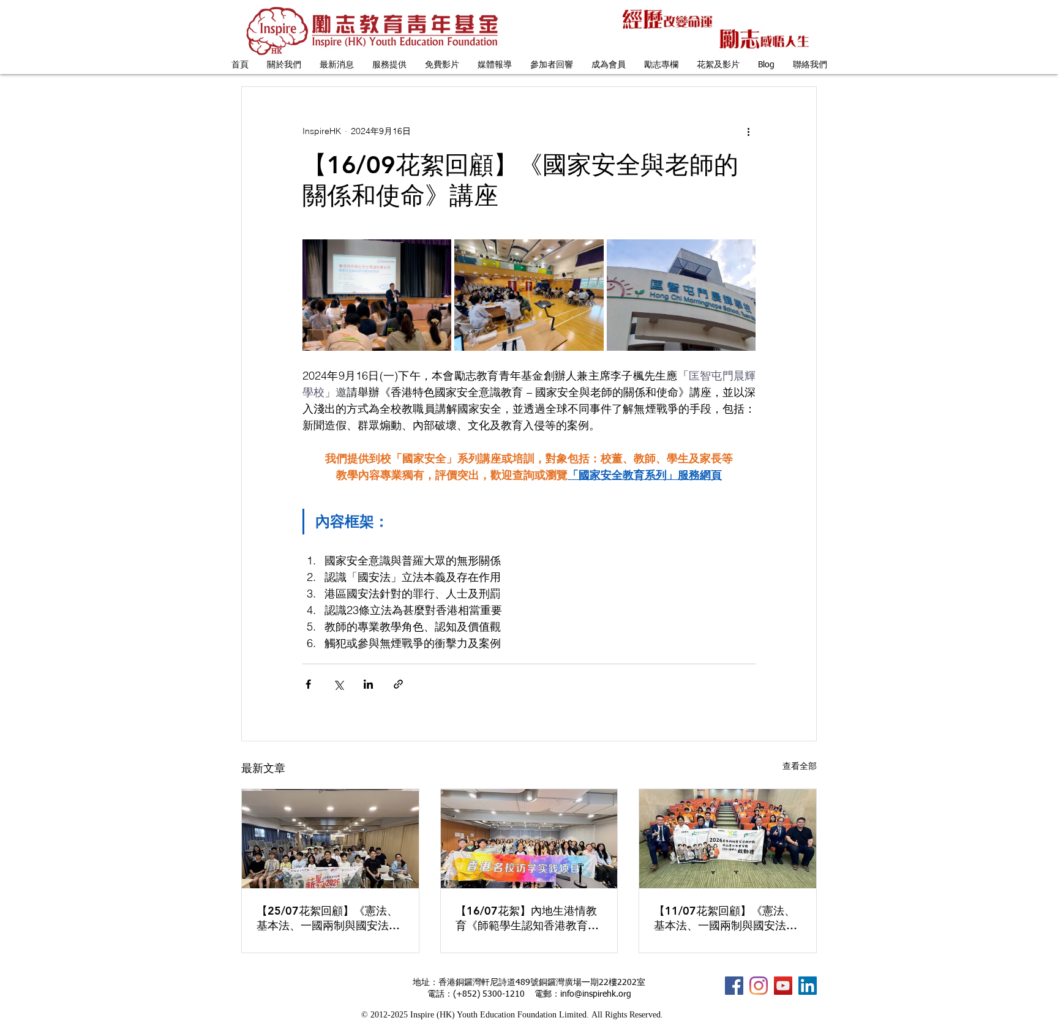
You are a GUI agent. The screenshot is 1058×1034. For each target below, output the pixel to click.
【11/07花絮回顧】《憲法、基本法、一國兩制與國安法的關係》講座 (725, 918)
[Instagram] (758, 985)
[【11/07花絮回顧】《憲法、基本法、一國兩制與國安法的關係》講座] (727, 838)
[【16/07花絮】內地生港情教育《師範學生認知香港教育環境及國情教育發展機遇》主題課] (529, 838)
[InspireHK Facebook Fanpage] (734, 985)
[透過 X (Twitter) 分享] (338, 684)
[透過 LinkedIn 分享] (368, 684)
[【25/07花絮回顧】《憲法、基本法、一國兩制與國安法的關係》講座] (330, 838)
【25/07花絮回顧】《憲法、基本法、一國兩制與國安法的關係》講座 (328, 918)
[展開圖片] (376, 295)
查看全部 (799, 765)
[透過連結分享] (398, 684)
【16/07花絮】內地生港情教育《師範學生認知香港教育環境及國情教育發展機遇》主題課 (527, 918)
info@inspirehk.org (595, 994)
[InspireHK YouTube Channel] (783, 985)
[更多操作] (748, 131)
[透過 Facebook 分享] (308, 684)
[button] (284, 65)
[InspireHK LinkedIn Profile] (807, 985)
